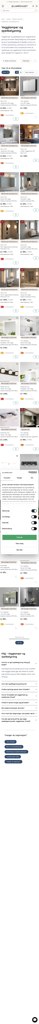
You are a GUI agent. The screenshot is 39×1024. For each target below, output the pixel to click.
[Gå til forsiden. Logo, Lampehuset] (19, 6)
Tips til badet (10, 742)
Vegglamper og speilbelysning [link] (10, 21)
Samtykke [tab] (7, 478)
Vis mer (19, 643)
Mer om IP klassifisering (13, 747)
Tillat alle (19, 537)
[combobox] (30, 72)
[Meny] (3, 6)
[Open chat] (34, 1019)
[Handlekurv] (36, 6)
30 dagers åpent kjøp (13, 1)
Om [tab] (32, 478)
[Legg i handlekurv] (16, 119)
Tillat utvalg (19, 543)
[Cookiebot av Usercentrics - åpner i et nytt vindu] (28, 472)
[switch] (34, 516)
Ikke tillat (19, 550)
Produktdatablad (9, 115)
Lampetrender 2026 (12, 757)
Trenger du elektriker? (13, 762)
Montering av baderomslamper (16, 752)
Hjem (3, 19)
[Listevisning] (21, 72)
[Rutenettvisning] (17, 72)
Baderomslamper (18, 19)
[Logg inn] (33, 6)
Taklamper (26, 61)
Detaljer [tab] (19, 478)
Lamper (8, 19)
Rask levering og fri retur (26, 1)
